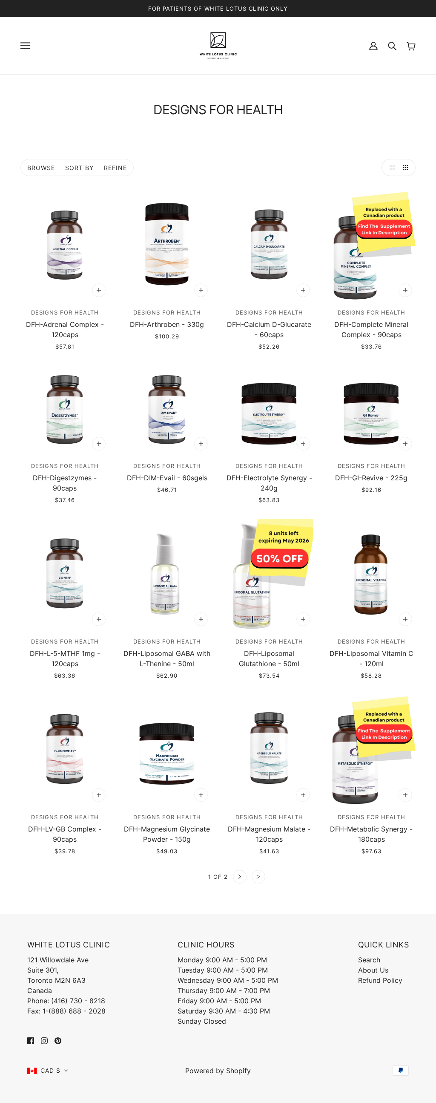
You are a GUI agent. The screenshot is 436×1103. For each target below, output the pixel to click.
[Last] (258, 877)
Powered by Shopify (218, 1070)
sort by (79, 167)
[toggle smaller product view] (407, 167)
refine (115, 167)
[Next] (240, 877)
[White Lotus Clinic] (218, 44)
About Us (373, 970)
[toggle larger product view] (390, 167)
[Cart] (411, 45)
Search (369, 960)
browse (41, 167)
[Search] (392, 45)
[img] (30, 1039)
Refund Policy (380, 980)
